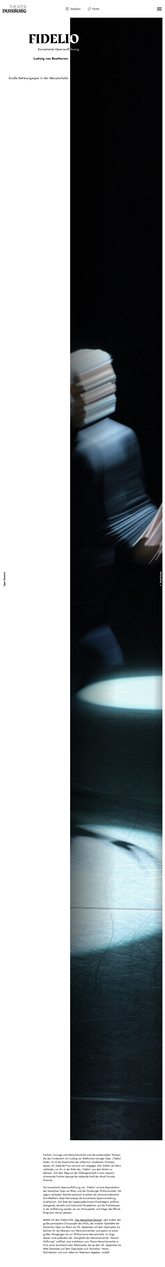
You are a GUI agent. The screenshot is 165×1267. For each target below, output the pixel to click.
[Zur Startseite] (14, 9)
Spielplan (76, 9)
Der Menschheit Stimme (88, 1220)
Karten (96, 9)
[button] (159, 9)
